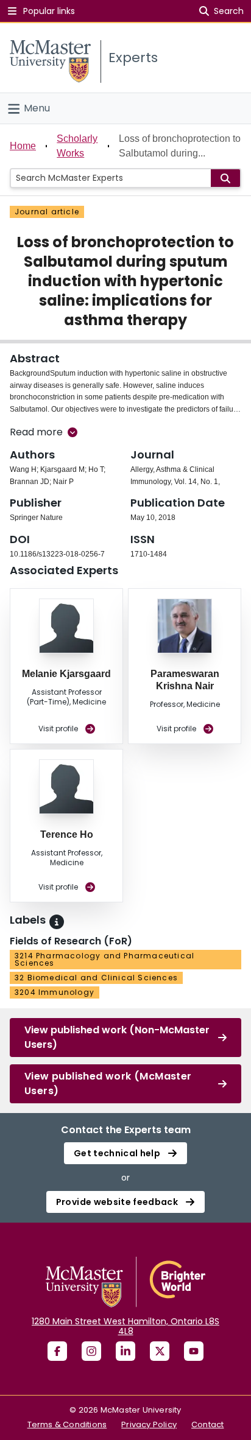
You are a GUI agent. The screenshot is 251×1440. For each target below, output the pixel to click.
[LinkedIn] (125, 1351)
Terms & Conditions (67, 1424)
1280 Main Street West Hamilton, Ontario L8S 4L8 (125, 1326)
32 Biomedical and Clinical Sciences (96, 977)
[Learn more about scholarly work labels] (56, 922)
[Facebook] (57, 1351)
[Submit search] (225, 178)
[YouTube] (193, 1351)
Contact (207, 1424)
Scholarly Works (77, 145)
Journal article (47, 211)
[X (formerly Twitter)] (159, 1351)
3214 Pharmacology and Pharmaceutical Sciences (104, 959)
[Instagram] (91, 1351)
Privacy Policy (149, 1424)
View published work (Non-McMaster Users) (117, 1037)
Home (23, 146)
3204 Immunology (54, 992)
